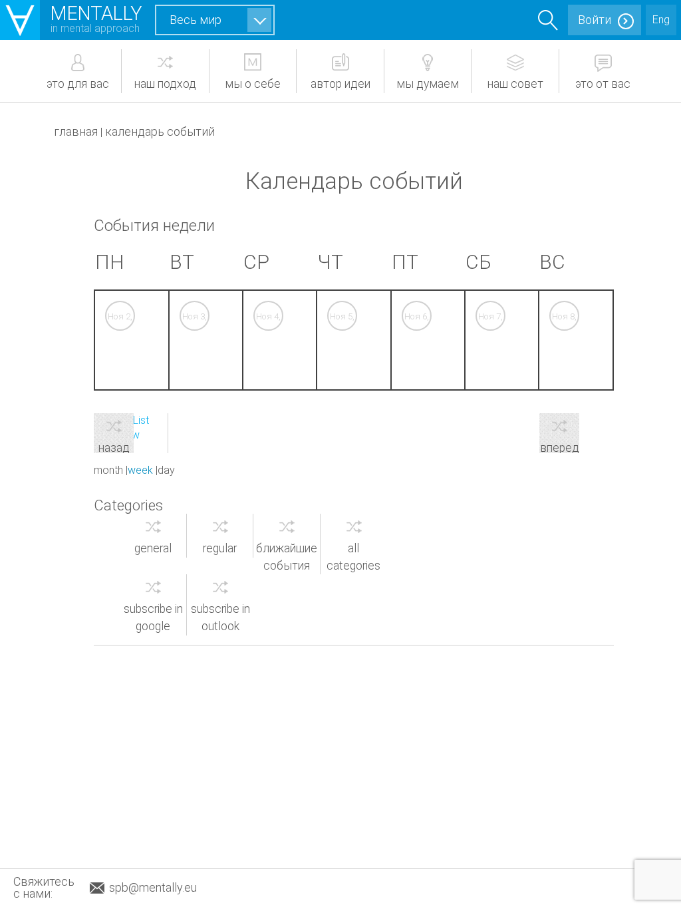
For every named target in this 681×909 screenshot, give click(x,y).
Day (166, 470)
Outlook (220, 617)
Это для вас (78, 84)
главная (76, 131)
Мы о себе (253, 84)
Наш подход (165, 84)
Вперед (559, 447)
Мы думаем (427, 84)
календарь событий (160, 131)
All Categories (353, 557)
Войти (594, 20)
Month (108, 470)
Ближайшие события (286, 557)
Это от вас (602, 84)
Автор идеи (340, 84)
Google (153, 617)
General (153, 548)
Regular (220, 548)
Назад (114, 447)
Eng (661, 19)
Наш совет (515, 84)
